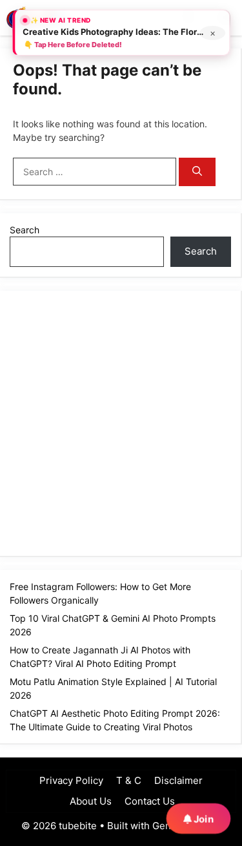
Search (24, 229)
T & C (128, 780)
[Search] (197, 172)
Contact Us (150, 801)
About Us (89, 801)
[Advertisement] (121, 422)
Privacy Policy (71, 780)
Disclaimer (178, 780)
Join (202, 819)
